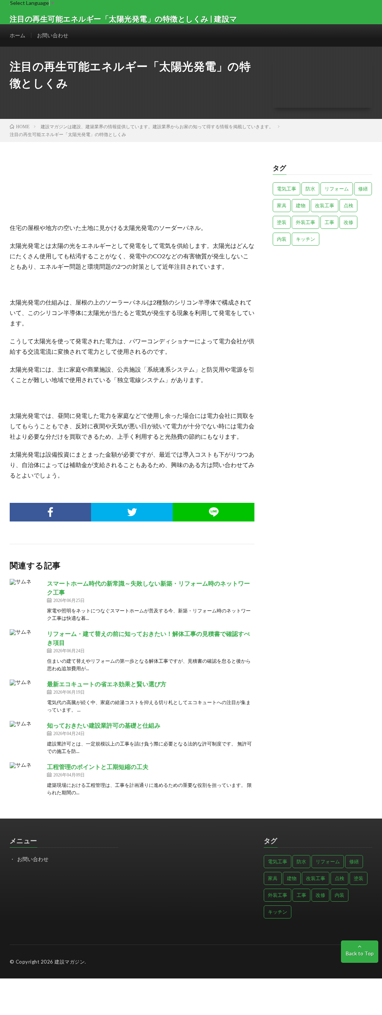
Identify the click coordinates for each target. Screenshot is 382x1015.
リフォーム (337, 189)
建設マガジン (69, 962)
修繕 (363, 189)
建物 (301, 205)
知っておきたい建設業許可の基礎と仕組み (103, 725)
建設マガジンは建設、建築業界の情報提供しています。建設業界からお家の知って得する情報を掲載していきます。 (157, 126)
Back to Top (360, 953)
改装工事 (324, 205)
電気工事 (286, 189)
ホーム (17, 35)
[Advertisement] (323, 303)
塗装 (281, 222)
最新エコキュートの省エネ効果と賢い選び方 (106, 683)
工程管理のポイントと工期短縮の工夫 (97, 766)
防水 (310, 189)
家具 (281, 205)
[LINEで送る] (213, 512)
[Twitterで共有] (132, 512)
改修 (348, 222)
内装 (281, 239)
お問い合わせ (52, 35)
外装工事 (305, 222)
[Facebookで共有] (50, 512)
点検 (348, 205)
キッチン (305, 239)
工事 (329, 222)
